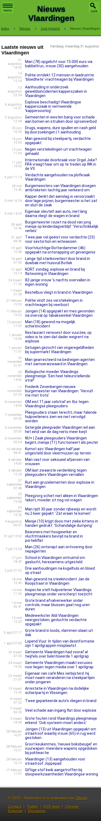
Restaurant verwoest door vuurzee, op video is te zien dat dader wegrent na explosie (58, 336)
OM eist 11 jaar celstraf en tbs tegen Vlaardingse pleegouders (57, 404)
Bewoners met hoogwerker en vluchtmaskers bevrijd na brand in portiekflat (54, 536)
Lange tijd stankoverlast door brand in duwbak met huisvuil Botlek (57, 260)
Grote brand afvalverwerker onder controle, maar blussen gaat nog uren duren (57, 604)
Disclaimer (37, 811)
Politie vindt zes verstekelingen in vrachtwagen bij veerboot (54, 302)
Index (5, 29)
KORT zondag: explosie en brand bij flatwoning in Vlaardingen (55, 271)
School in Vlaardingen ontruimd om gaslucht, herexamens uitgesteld (55, 559)
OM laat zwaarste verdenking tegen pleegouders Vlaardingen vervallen (56, 472)
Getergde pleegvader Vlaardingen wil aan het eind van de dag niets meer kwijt (60, 429)
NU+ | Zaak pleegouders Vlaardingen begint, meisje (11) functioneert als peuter (61, 440)
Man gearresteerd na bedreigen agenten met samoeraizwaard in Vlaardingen (60, 361)
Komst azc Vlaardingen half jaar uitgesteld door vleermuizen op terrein (58, 451)
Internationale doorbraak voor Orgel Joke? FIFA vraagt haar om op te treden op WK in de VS (61, 164)
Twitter (32, 806)
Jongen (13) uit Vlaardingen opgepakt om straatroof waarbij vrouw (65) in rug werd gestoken (60, 733)
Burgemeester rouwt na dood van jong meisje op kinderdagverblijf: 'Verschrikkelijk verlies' (61, 226)
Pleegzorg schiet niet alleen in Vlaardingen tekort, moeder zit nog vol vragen (61, 498)
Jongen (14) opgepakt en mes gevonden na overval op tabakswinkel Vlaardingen (60, 313)
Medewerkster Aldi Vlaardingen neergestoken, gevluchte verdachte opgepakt (56, 619)
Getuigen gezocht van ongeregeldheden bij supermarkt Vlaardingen (59, 349)
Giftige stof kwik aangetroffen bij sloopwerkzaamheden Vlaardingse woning (61, 772)
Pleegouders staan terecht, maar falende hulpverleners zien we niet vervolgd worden (61, 416)
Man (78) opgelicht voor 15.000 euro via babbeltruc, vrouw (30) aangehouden (58, 63)
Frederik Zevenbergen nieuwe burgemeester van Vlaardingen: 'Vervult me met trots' (59, 391)
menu (8, 10)
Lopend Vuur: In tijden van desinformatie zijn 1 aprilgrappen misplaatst (59, 643)
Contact (14, 806)
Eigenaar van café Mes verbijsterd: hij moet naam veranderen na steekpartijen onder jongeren (60, 677)
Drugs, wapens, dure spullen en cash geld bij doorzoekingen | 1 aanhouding (60, 130)
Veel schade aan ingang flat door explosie (60, 710)
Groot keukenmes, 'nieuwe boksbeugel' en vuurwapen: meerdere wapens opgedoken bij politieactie (61, 748)
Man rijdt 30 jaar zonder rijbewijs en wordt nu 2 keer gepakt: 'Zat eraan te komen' (60, 511)
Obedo (81, 798)
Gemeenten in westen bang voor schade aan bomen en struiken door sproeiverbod (61, 119)
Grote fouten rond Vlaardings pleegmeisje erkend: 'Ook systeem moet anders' (61, 720)
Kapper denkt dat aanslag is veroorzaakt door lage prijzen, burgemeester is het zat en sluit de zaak (61, 200)
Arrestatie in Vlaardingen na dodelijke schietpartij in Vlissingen (57, 690)
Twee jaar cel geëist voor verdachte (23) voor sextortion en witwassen (60, 239)
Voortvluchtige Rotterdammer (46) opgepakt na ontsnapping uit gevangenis (60, 250)
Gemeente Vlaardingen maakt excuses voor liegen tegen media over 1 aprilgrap (59, 664)
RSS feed (51, 806)
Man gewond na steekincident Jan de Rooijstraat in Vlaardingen (57, 581)
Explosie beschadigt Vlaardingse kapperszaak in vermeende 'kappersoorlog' (53, 106)
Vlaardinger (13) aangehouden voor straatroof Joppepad (55, 761)
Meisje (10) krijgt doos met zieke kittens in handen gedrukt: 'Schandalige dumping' (61, 523)
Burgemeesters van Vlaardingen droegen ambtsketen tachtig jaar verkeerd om (60, 188)
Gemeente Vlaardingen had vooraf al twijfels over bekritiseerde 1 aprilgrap (57, 654)
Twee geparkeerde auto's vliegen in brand (60, 701)
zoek (93, 11)
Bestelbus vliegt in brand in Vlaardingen (59, 292)
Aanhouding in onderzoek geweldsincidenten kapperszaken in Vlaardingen (56, 91)
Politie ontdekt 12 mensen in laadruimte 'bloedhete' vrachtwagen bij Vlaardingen (59, 77)
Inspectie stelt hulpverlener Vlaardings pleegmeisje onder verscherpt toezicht (58, 592)
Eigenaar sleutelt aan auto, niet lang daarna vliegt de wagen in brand (56, 213)
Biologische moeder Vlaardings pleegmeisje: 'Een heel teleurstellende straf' (57, 376)
